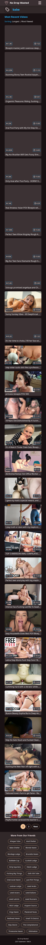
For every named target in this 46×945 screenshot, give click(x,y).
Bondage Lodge (14, 854)
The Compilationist (30, 925)
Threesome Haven (15, 931)
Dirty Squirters (15, 867)
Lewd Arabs (31, 886)
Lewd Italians (31, 893)
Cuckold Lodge (31, 860)
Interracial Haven (14, 880)
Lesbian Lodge (15, 886)
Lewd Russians (31, 899)
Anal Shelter (31, 841)
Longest (15, 21)
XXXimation (33, 931)
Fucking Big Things (14, 873)
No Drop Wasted (19, 2)
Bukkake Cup (14, 860)
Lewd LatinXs (14, 899)
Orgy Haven (14, 912)
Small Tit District (32, 918)
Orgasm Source (30, 905)
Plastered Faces (31, 912)
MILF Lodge (14, 905)
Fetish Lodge (32, 867)
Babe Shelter (15, 848)
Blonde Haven (31, 848)
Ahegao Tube (15, 841)
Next (35, 826)
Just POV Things (33, 880)
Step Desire (12, 925)
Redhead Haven (13, 918)
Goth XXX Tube (33, 873)
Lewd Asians (15, 893)
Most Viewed (27, 21)
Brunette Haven (32, 854)
